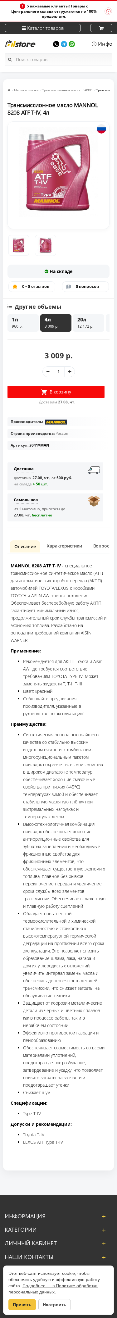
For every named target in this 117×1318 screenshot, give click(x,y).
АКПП (88, 90)
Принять (22, 1304)
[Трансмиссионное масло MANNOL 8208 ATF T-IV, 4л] (18, 245)
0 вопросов (87, 286)
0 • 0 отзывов (36, 286)
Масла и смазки (26, 90)
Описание (25, 546)
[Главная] (8, 90)
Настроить (54, 1304)
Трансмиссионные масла (61, 90)
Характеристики (64, 546)
